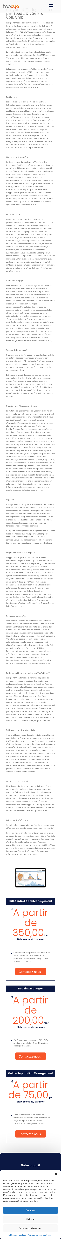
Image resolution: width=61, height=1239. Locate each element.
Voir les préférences (31, 1228)
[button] (56, 1174)
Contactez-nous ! (31, 971)
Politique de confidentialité (39, 1234)
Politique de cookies (17, 1234)
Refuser (30, 1219)
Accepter (30, 1210)
